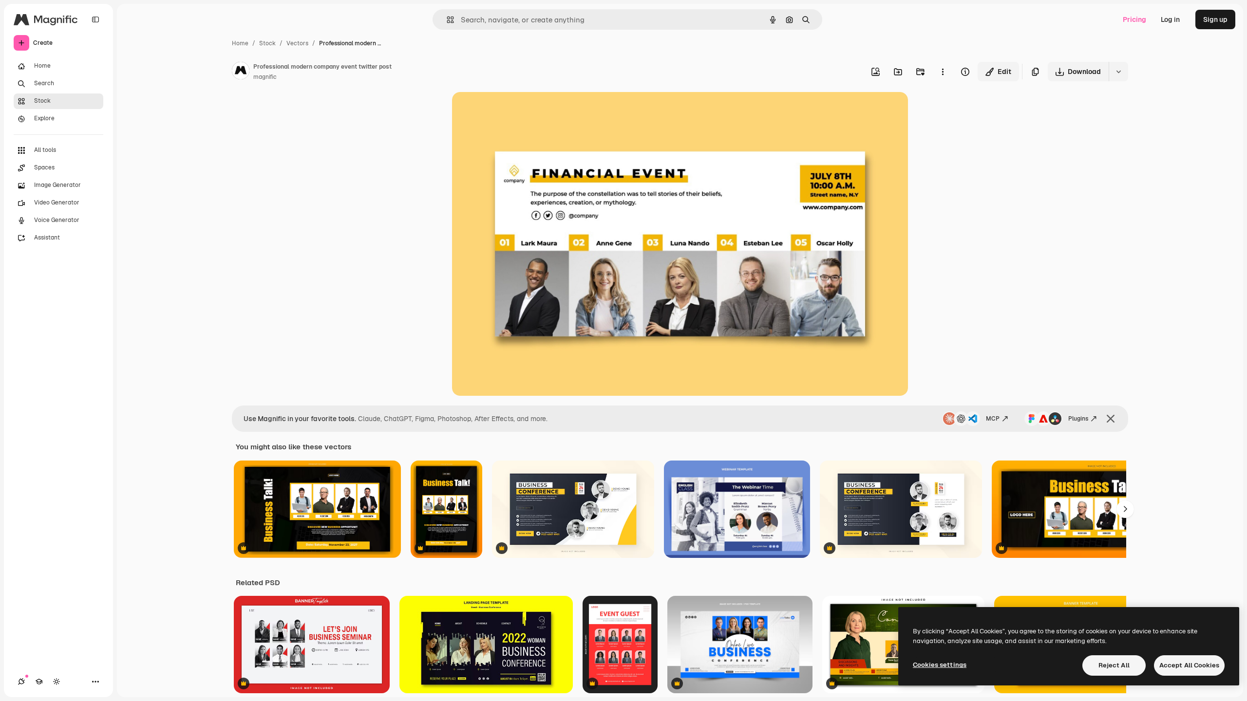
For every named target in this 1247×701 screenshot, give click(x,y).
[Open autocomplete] (446, 19)
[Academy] (39, 681)
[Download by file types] (1118, 71)
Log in (1170, 19)
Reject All (1114, 665)
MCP (993, 419)
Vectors (297, 43)
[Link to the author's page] (240, 72)
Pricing (1134, 19)
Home (240, 43)
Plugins (1078, 419)
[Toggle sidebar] (95, 19)
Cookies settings (939, 665)
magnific (265, 77)
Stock (267, 43)
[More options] (942, 71)
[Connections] (21, 681)
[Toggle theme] (56, 681)
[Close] (1110, 418)
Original (514, 110)
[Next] (1125, 509)
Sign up (1215, 19)
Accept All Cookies (1189, 665)
